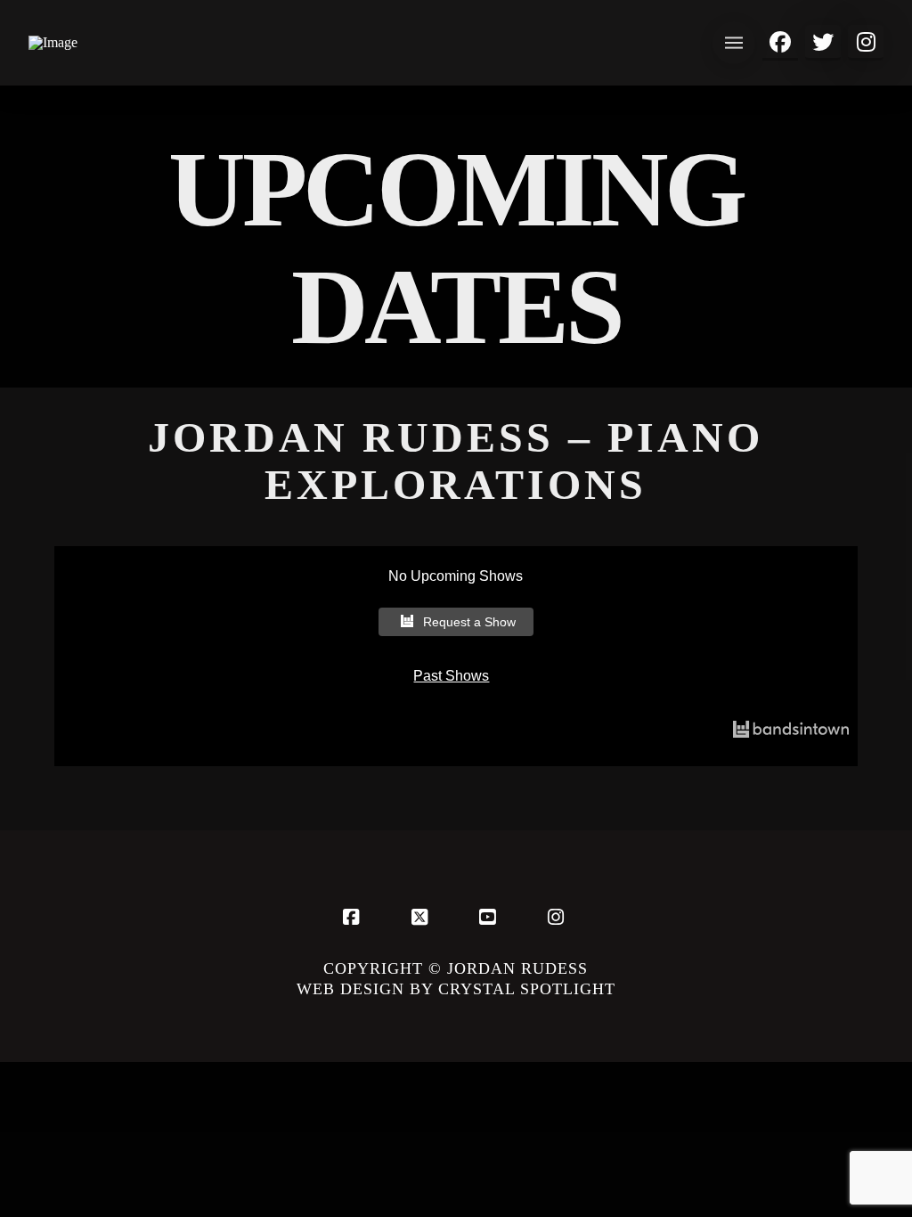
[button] (733, 42)
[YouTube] (490, 917)
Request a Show (469, 622)
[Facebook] (354, 917)
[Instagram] (558, 917)
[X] (422, 917)
